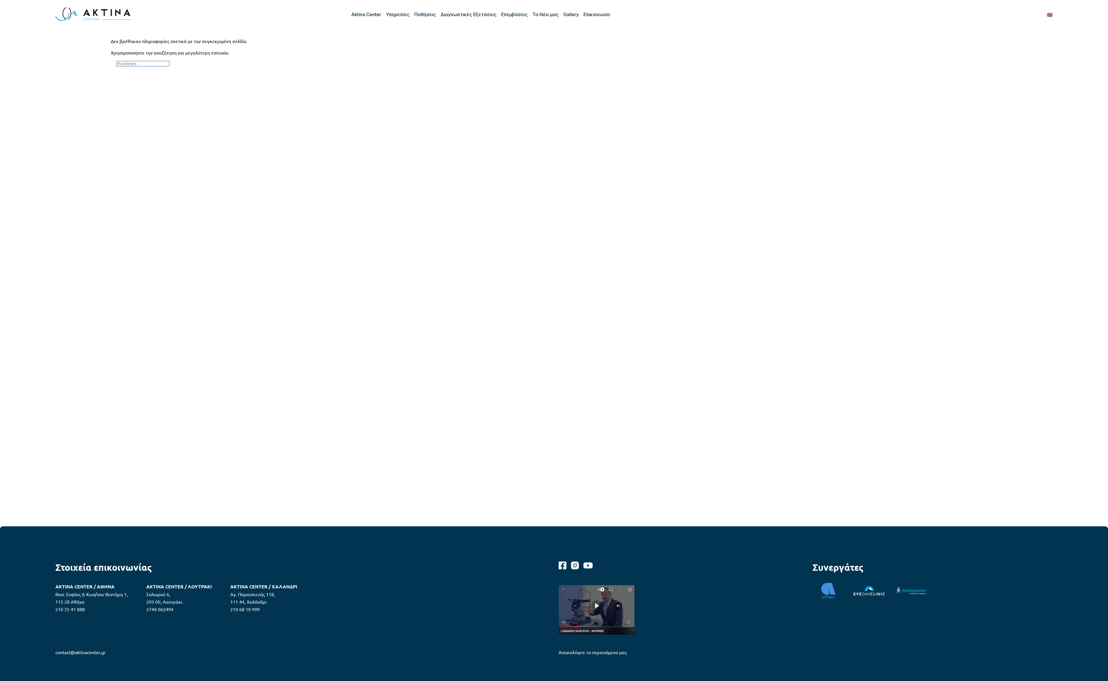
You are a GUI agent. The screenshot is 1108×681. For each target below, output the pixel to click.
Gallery (571, 14)
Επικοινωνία (596, 14)
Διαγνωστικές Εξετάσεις (469, 14)
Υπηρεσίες (398, 14)
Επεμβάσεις (514, 14)
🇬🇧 (1050, 14)
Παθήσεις (425, 14)
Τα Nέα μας (545, 14)
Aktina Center (366, 14)
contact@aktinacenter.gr (80, 652)
